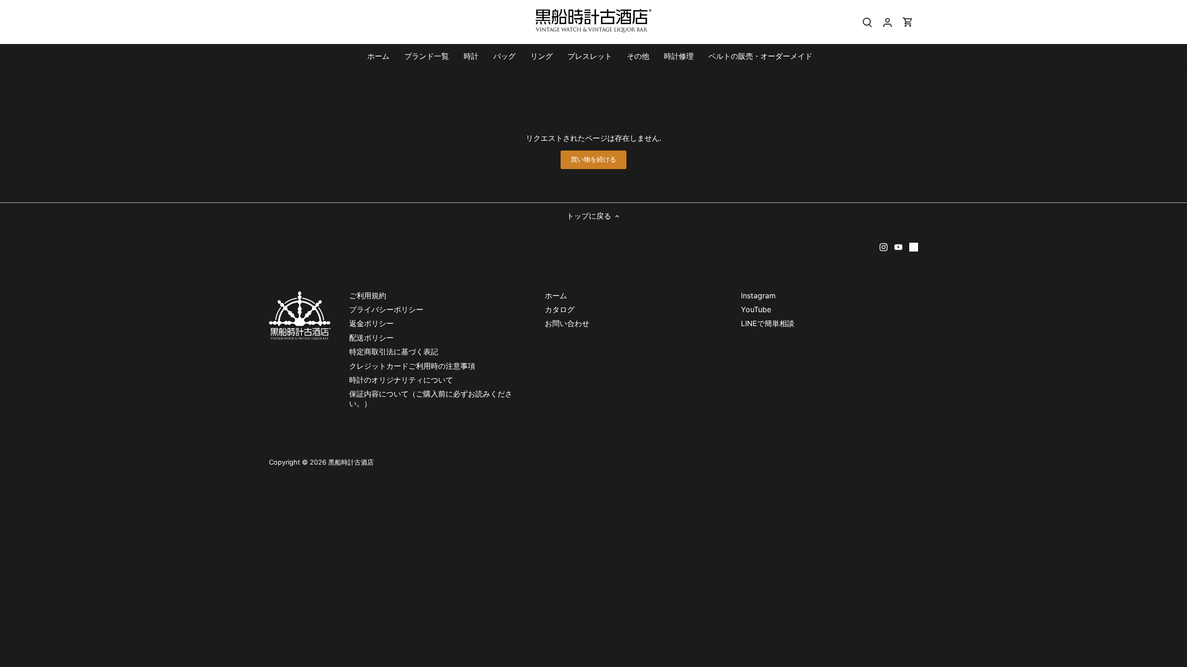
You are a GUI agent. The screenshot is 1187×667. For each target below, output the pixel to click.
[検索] (867, 22)
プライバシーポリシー (386, 309)
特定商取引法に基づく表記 (393, 351)
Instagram (758, 295)
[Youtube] (898, 246)
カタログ (559, 309)
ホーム (556, 295)
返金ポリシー (371, 323)
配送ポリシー (371, 337)
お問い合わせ (567, 323)
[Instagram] (883, 246)
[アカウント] (887, 22)
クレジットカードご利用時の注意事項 (416, 366)
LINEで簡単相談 (767, 323)
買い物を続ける (594, 159)
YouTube (756, 309)
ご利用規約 (367, 295)
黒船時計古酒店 (351, 462)
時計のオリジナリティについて (401, 379)
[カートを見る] (907, 22)
